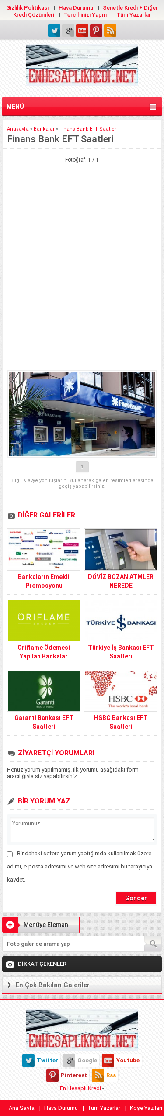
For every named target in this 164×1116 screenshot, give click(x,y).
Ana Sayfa (22, 1108)
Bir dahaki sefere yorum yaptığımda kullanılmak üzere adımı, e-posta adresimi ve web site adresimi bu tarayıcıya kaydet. (79, 866)
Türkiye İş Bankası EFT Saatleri (121, 652)
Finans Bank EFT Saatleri (88, 129)
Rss (111, 1075)
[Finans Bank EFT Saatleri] (82, 414)
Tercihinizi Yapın (85, 14)
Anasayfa (18, 129)
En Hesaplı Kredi (80, 1088)
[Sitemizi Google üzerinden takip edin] (68, 30)
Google (87, 1060)
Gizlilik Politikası (27, 7)
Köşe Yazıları (146, 1108)
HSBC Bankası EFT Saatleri (121, 722)
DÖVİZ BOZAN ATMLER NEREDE (121, 581)
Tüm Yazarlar (133, 14)
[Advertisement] (82, 207)
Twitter (47, 1060)
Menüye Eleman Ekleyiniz (35, 927)
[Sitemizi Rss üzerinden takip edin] (110, 30)
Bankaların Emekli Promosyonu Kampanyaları (44, 585)
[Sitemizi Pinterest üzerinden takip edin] (96, 30)
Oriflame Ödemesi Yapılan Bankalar (43, 652)
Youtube (128, 1060)
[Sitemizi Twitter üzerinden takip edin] (54, 30)
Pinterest (74, 1075)
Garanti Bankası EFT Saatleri (43, 722)
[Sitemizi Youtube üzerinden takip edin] (82, 30)
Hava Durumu (76, 7)
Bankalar (44, 129)
